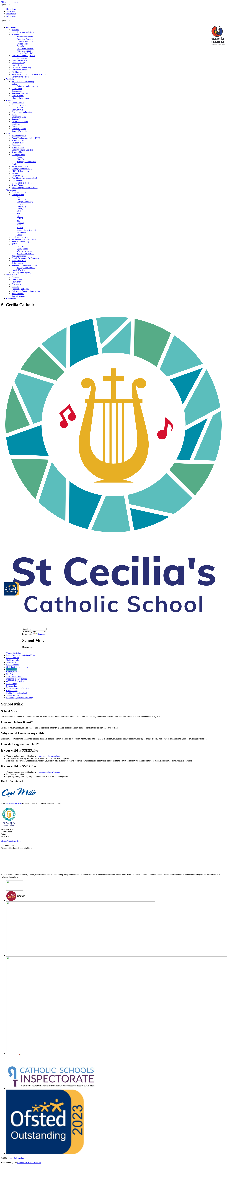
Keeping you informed (26, 161)
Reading (20, 223)
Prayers (20, 107)
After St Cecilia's (24, 51)
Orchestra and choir (20, 121)
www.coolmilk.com (13, 803)
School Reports (18, 185)
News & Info (11, 275)
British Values (17, 263)
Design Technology (25, 202)
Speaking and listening (26, 230)
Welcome (15, 30)
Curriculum (11, 190)
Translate (41, 634)
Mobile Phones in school (22, 183)
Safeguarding (17, 176)
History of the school (20, 77)
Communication (18, 154)
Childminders (17, 180)
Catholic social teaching (21, 67)
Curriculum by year (20, 237)
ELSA (14, 84)
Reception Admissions (26, 39)
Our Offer (21, 246)
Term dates (10, 11)
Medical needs (18, 96)
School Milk (17, 152)
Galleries (15, 286)
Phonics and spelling (20, 242)
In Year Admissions (25, 41)
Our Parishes (17, 65)
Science (20, 227)
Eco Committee (18, 110)
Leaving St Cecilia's (25, 53)
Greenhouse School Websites (29, 1162)
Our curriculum (18, 194)
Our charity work (19, 129)
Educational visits (19, 117)
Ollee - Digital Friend (20, 98)
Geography (21, 206)
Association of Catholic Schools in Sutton (29, 74)
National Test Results (20, 289)
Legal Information (16, 1158)
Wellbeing (10, 79)
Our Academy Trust (20, 60)
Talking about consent (26, 268)
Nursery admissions (25, 37)
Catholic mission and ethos (23, 32)
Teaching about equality (21, 272)
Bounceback (17, 91)
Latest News (17, 279)
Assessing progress (19, 256)
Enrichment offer (19, 260)
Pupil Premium (18, 293)
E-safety (15, 164)
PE (18, 216)
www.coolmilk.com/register (48, 756)
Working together (19, 136)
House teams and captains (22, 112)
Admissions (11, 16)
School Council (18, 103)
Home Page (11, 9)
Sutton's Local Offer (25, 253)
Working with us (18, 72)
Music (19, 213)
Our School (11, 27)
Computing (21, 199)
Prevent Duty (17, 173)
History (20, 209)
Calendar (15, 277)
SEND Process (23, 249)
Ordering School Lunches (22, 150)
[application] (113, 861)
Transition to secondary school (24, 178)
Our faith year (17, 126)
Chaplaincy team (18, 105)
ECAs (14, 114)
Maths (19, 211)
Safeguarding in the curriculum (24, 265)
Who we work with (25, 251)
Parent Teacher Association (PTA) (26, 138)
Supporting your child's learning (25, 187)
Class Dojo (21, 159)
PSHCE (20, 218)
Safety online (17, 119)
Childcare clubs (18, 143)
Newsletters (11, 14)
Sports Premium (18, 296)
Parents (9, 133)
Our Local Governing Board (23, 55)
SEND (14, 244)
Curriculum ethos (19, 192)
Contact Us (11, 298)
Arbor (19, 157)
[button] (12, 20)
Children (10, 100)
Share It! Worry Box (20, 131)
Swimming (21, 232)
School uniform (18, 140)
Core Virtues (17, 88)
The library (16, 124)
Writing (20, 235)
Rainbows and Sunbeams (27, 86)
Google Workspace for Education (25, 258)
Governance (22, 58)
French (20, 204)
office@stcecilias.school (11, 841)
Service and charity (19, 70)
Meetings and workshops (22, 169)
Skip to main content (9, 2)
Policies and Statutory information (26, 291)
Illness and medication (21, 93)
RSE (19, 225)
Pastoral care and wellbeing (23, 81)
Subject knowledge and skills (24, 239)
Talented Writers (18, 270)
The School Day (18, 63)
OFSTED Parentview (21, 171)
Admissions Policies (25, 48)
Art (18, 197)
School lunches (18, 147)
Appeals (20, 46)
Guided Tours (22, 44)
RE (18, 220)
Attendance (16, 145)
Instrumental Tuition (20, 166)
